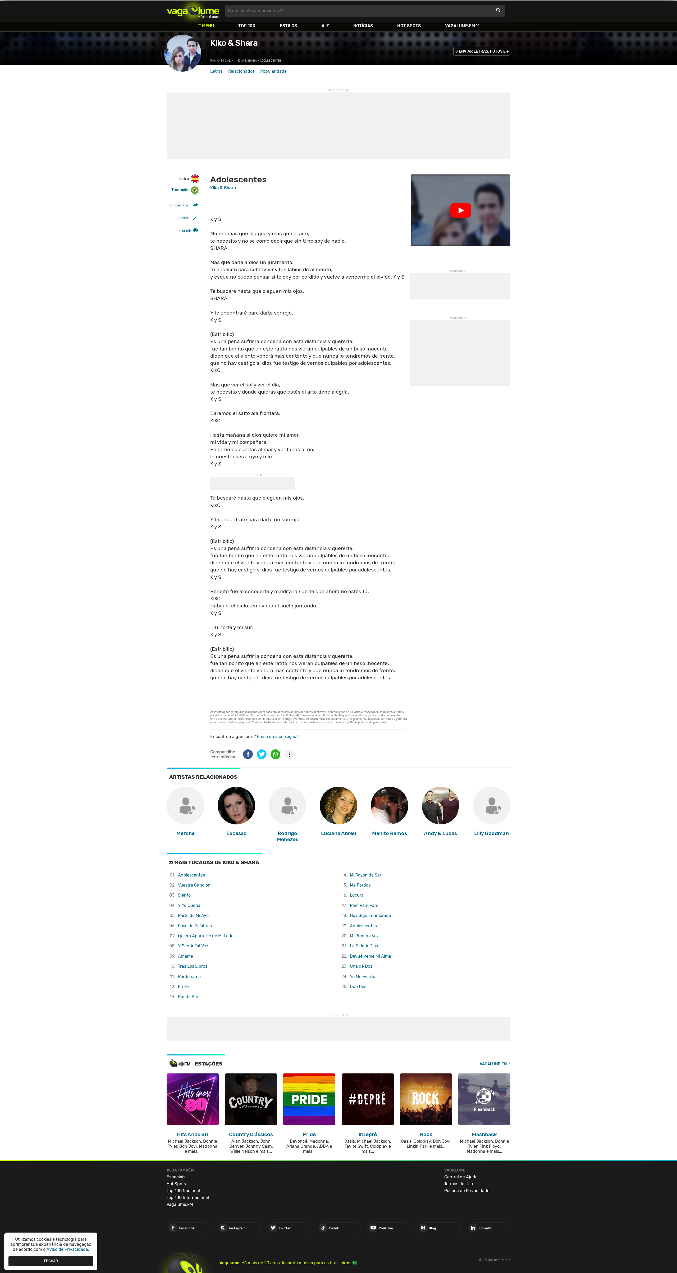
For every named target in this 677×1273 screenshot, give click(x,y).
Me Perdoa (360, 885)
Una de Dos (361, 966)
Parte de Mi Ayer (194, 915)
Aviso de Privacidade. (68, 1249)
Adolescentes (191, 875)
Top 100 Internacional (188, 1197)
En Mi (183, 986)
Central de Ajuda (461, 1176)
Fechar (51, 1261)
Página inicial (220, 60)
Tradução (179, 190)
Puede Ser (188, 996)
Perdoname (189, 976)
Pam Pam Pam (364, 905)
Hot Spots (409, 25)
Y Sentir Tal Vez (193, 945)
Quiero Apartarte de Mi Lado (206, 935)
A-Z (325, 25)
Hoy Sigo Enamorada (370, 915)
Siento (184, 895)
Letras (216, 71)
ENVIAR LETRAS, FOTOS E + (484, 51)
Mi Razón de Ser (365, 875)
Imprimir (185, 231)
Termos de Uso (458, 1183)
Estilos (288, 25)
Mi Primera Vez (364, 935)
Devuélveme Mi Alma (370, 956)
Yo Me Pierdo (362, 976)
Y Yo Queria (189, 905)
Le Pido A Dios (364, 945)
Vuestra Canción (194, 885)
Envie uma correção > (278, 736)
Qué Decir (359, 986)
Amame (185, 956)
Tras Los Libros (192, 966)
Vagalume (193, 11)
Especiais (176, 1176)
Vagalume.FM (460, 25)
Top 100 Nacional (183, 1190)
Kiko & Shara (234, 43)
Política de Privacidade (467, 1190)
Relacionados (241, 71)
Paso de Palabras (195, 925)
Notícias (363, 25)
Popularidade (273, 71)
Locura (357, 895)
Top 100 (246, 25)
